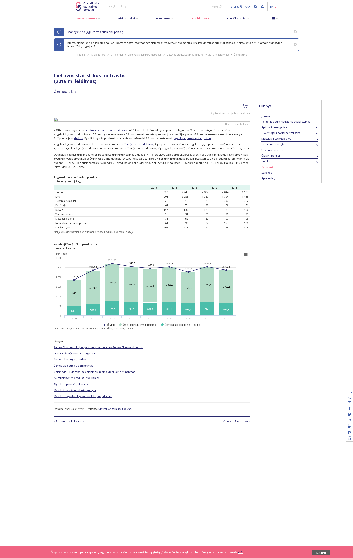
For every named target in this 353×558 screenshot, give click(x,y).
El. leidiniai (117, 54)
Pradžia (80, 54)
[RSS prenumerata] (256, 6)
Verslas (266, 161)
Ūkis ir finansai (270, 155)
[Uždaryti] (347, 392)
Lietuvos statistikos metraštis (144, 54)
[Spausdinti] (246, 106)
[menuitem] (87, 19)
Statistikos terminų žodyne (114, 409)
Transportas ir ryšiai (273, 144)
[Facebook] (349, 409)
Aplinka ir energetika (274, 127)
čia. (240, 552)
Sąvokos (266, 172)
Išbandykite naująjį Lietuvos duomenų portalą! (95, 32)
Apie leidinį (268, 178)
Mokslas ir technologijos (276, 138)
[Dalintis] (240, 106)
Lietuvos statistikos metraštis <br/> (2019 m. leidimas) (198, 54)
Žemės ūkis (240, 54)
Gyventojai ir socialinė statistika (280, 133)
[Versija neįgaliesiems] (248, 6)
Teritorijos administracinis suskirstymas (286, 122)
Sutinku (321, 553)
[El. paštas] (349, 403)
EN (271, 6)
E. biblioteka (98, 54)
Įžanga (265, 116)
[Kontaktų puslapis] (349, 397)
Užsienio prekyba (272, 150)
